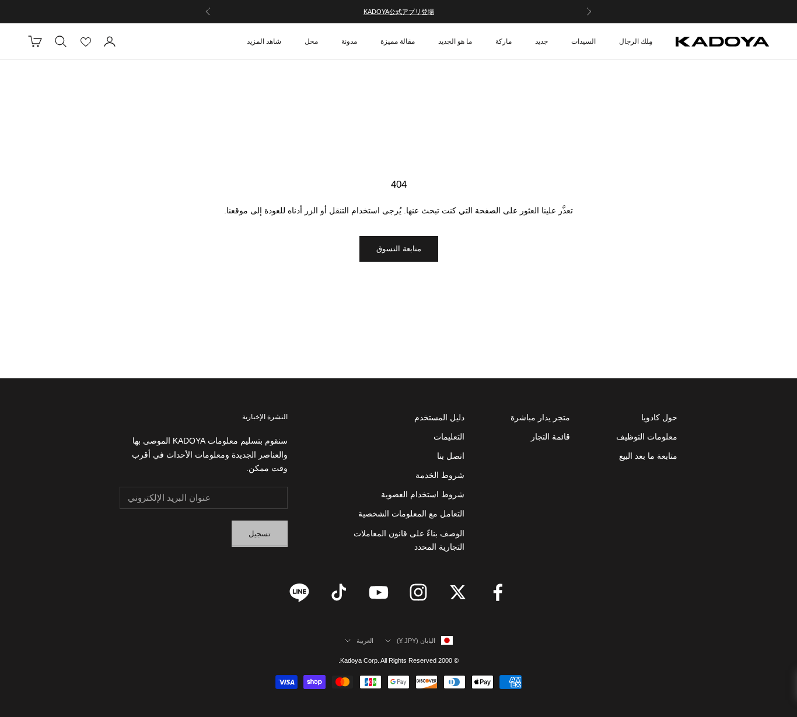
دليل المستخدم (439, 417)
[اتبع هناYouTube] (378, 592)
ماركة (503, 41)
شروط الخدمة (439, 475)
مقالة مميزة (397, 41)
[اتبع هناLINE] (299, 592)
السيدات (583, 41)
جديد (541, 41)
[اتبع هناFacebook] (497, 592)
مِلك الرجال (635, 41)
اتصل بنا (450, 456)
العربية (364, 640)
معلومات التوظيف (646, 436)
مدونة (349, 41)
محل (311, 41)
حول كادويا (659, 417)
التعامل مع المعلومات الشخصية (411, 513)
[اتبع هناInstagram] (418, 592)
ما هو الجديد (455, 41)
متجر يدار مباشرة (540, 417)
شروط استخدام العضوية (422, 494)
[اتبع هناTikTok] (338, 592)
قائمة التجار (550, 436)
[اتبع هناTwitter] (458, 592)
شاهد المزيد (264, 41)
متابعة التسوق (398, 248)
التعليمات (449, 436)
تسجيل (260, 533)
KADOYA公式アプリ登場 (398, 11)
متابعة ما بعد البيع (648, 456)
